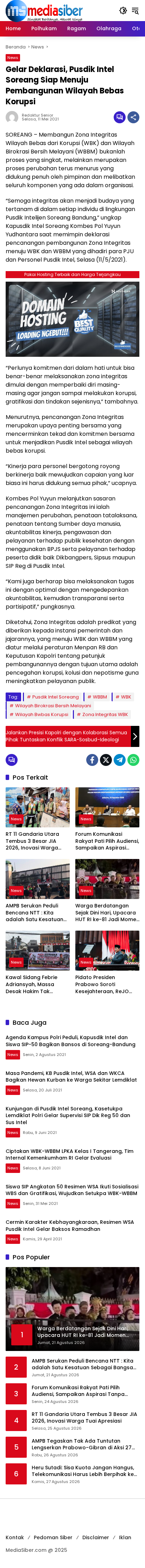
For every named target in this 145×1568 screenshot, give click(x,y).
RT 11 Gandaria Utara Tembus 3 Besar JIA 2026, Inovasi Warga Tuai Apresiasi (32, 841)
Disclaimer (95, 1537)
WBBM (100, 697)
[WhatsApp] (133, 760)
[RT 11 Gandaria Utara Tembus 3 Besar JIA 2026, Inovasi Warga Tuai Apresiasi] (38, 807)
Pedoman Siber (53, 1537)
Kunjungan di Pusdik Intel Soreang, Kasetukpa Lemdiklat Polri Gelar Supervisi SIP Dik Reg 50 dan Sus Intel (68, 1115)
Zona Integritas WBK (105, 714)
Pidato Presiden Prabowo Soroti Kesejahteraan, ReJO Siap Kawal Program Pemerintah (102, 984)
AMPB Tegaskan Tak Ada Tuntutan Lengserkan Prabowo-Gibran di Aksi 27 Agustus (82, 1444)
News (12, 57)
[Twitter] (106, 760)
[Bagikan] (133, 117)
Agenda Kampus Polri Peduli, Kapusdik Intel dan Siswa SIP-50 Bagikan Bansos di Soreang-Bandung (70, 1041)
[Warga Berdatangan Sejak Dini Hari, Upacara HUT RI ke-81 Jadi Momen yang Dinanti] (107, 879)
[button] (123, 10)
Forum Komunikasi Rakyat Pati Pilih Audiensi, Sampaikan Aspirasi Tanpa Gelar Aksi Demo (107, 841)
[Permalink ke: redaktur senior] (14, 117)
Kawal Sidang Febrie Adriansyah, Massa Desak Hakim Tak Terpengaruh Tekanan (34, 984)
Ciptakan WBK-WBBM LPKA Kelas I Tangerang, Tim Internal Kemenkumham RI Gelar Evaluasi (69, 1155)
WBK (126, 697)
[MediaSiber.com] (44, 10)
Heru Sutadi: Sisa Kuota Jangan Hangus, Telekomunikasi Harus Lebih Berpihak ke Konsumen (83, 1471)
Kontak (15, 1537)
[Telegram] (120, 760)
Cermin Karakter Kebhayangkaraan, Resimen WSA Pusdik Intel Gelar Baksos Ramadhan (70, 1226)
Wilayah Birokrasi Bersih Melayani (53, 705)
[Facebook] (92, 760)
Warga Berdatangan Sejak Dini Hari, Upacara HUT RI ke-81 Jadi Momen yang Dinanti (107, 913)
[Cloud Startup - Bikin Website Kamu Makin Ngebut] (72, 319)
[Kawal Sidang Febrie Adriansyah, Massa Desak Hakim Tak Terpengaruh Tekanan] (38, 951)
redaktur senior (37, 115)
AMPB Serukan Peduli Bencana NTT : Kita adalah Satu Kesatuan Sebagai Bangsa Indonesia (34, 913)
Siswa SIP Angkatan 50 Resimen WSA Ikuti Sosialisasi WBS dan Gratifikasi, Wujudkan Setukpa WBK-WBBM (72, 1190)
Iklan (125, 1537)
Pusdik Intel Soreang (55, 697)
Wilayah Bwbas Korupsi (41, 714)
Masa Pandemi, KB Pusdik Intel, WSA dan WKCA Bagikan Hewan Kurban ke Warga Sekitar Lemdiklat (71, 1077)
